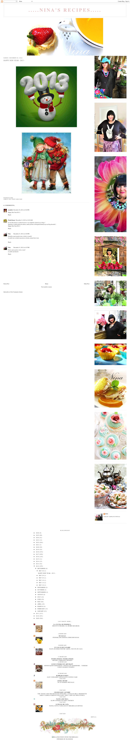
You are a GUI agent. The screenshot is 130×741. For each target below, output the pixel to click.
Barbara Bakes (62, 675)
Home (46, 284)
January (40, 611)
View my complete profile (112, 516)
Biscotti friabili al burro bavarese (66, 626)
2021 (38, 545)
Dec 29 (41, 575)
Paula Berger (11, 220)
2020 (38, 547)
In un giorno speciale (66, 682)
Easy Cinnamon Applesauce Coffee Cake (62, 677)
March (40, 606)
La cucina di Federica (62, 624)
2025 (38, 535)
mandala (10, 210)
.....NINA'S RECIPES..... (65, 9)
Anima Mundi (62, 681)
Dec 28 (41, 578)
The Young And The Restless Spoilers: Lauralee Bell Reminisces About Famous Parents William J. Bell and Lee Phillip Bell (62, 694)
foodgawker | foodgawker (62, 659)
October (41, 590)
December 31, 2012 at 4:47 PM (21, 247)
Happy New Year (17, 199)
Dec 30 (41, 571)
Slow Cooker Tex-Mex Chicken (62, 700)
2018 (38, 552)
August (40, 594)
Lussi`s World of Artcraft (62, 664)
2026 (38, 533)
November (41, 587)
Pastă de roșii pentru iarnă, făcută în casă (66, 649)
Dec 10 (41, 585)
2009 (38, 618)
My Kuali (62, 636)
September (41, 592)
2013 (10, 199)
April (39, 604)
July (39, 597)
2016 (38, 556)
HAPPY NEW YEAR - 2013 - (47, 573)
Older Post (86, 284)
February (41, 609)
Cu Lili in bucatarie (62, 647)
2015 (38, 559)
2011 (38, 613)
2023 (38, 540)
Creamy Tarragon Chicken (62, 660)
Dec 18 (41, 580)
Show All (93, 717)
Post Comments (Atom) (16, 292)
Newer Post (6, 284)
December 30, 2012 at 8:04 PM (21, 210)
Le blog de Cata (62, 704)
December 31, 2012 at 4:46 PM (21, 234)
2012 (38, 566)
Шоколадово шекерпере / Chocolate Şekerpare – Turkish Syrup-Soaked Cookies (66, 666)
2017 (38, 554)
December (41, 568)
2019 (38, 549)
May (39, 601)
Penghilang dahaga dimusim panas (66, 637)
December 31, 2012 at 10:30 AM (24, 220)
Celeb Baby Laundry (62, 692)
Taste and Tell (62, 699)
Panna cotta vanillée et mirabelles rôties (66, 706)
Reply (9, 215)
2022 (38, 542)
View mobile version (46, 287)
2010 (38, 616)
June (39, 599)
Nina (9, 234)
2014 (38, 561)
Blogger (69, 739)
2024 (38, 537)
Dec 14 (41, 582)
